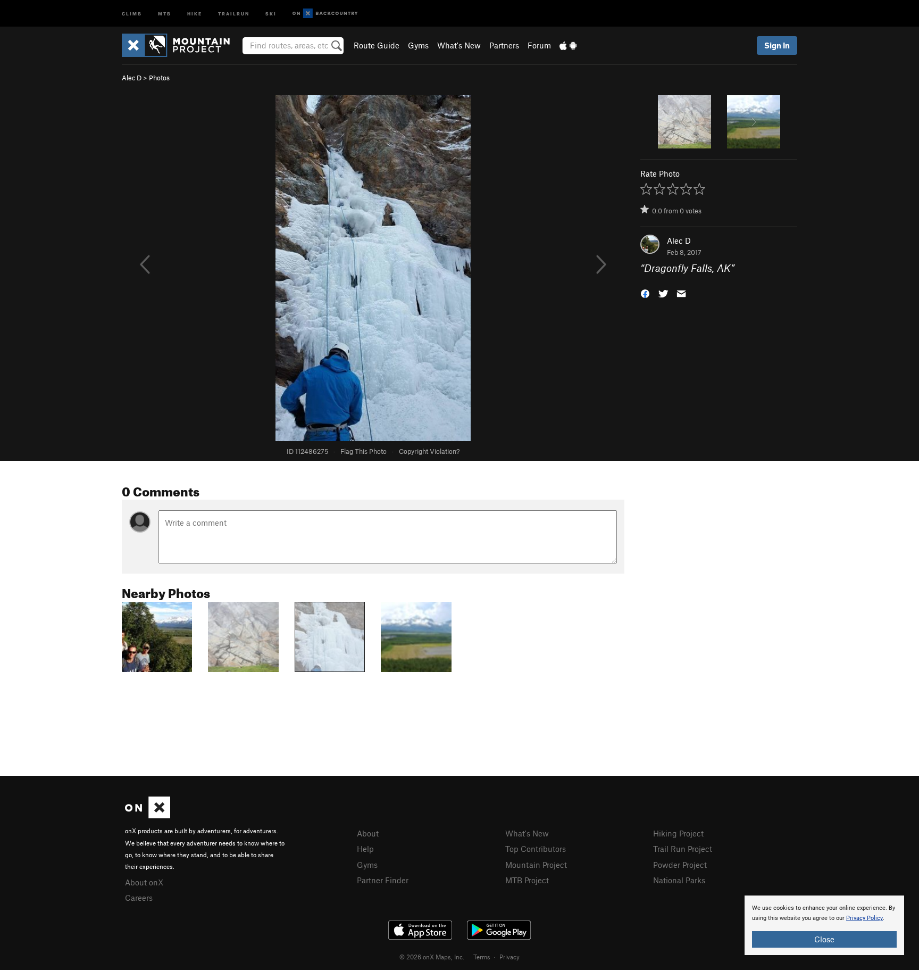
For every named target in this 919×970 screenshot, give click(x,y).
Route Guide (376, 45)
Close (824, 939)
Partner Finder (382, 880)
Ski (271, 13)
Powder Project (680, 864)
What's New (459, 45)
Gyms (418, 45)
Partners (504, 45)
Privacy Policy (864, 918)
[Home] (181, 45)
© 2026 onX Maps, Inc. (431, 956)
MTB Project (527, 880)
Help (365, 848)
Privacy (509, 956)
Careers (139, 897)
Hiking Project (678, 833)
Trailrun (233, 13)
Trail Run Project (682, 848)
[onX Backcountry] (325, 14)
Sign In (777, 45)
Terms (481, 956)
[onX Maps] (147, 815)
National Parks (679, 880)
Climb (132, 13)
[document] (824, 925)
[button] (645, 293)
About (368, 833)
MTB (164, 13)
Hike (194, 13)
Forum (539, 45)
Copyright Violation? (429, 451)
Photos (159, 77)
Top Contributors (535, 848)
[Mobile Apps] (568, 45)
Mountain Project (536, 864)
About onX (144, 882)
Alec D (131, 77)
